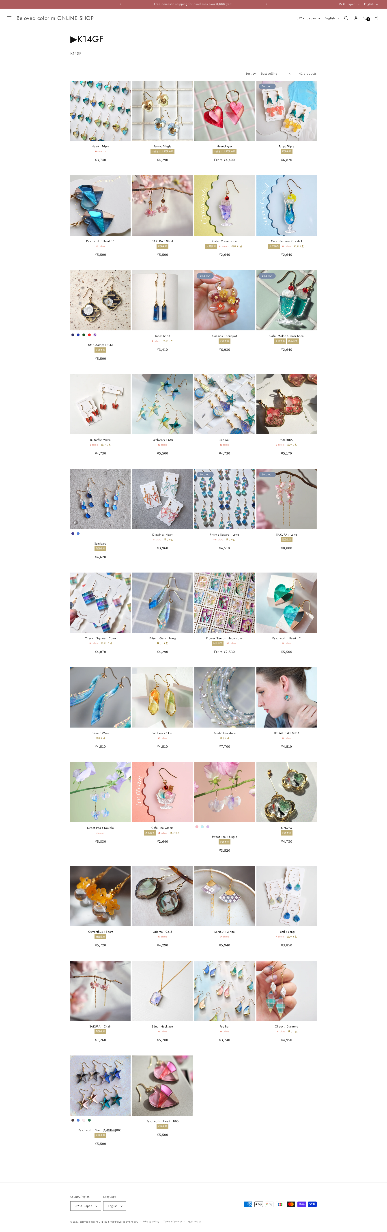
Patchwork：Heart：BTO (162, 1121)
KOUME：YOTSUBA (287, 733)
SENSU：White (224, 932)
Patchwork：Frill (162, 733)
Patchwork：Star (162, 440)
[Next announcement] (266, 4)
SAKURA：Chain (100, 1027)
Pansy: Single (162, 147)
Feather (224, 1027)
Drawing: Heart (162, 535)
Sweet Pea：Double (100, 828)
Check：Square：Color (100, 638)
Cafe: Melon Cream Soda (286, 336)
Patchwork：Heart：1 (100, 241)
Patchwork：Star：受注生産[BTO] (100, 1130)
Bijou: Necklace (162, 1027)
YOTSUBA (286, 440)
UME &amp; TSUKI (100, 345)
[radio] (73, 335)
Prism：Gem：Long (162, 638)
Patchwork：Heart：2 (286, 638)
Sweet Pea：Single (224, 837)
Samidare (100, 544)
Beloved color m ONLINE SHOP (97, 1221)
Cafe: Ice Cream (162, 828)
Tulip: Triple (287, 147)
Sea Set (224, 440)
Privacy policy (151, 1221)
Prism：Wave (100, 733)
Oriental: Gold (162, 932)
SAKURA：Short (162, 241)
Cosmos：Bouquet (224, 336)
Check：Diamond (286, 1027)
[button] (9, 18)
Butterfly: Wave (100, 440)
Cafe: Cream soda (224, 241)
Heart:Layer (224, 147)
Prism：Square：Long (224, 535)
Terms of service (172, 1221)
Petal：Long (287, 932)
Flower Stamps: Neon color (224, 638)
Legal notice (194, 1221)
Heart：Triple (100, 147)
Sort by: (251, 73)
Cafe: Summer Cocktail (286, 241)
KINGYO (286, 828)
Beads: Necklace (224, 733)
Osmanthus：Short (100, 932)
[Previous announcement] (120, 4)
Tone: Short (162, 336)
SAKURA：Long (286, 535)
